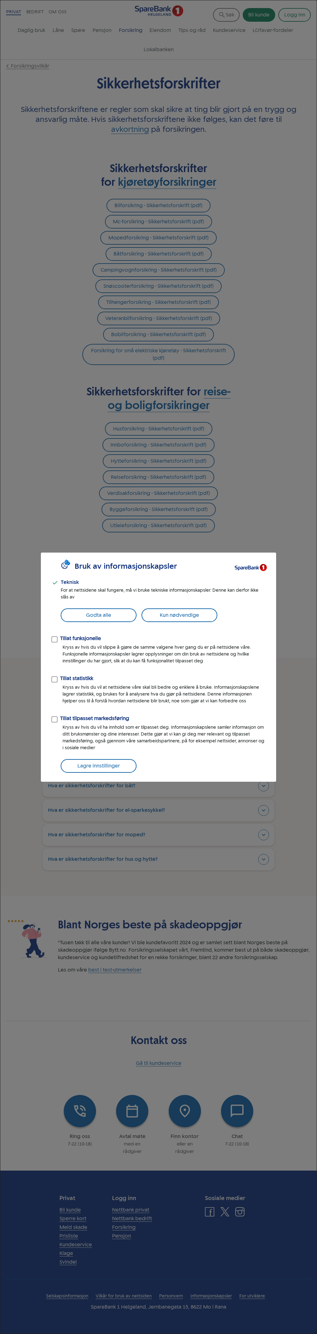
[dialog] (158, 667)
